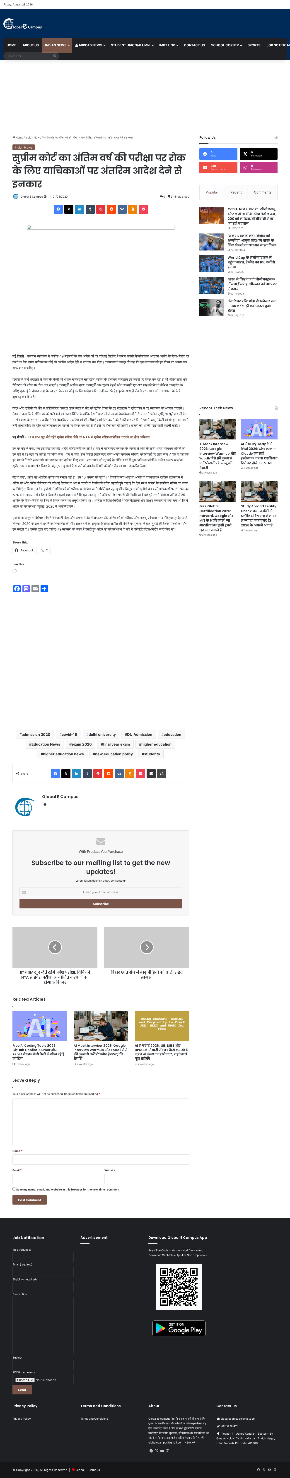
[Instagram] (167, 1451)
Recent (236, 192)
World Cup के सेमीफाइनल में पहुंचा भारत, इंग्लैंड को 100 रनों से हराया (251, 262)
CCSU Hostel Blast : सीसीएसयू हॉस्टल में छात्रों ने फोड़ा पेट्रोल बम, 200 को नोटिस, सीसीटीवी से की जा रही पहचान (252, 216)
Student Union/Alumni (130, 45)
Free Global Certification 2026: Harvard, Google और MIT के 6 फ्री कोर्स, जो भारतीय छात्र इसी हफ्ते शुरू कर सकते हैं (216, 518)
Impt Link (167, 45)
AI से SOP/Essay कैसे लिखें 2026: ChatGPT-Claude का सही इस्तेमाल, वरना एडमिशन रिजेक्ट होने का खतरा (259, 453)
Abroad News (90, 45)
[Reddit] (111, 209)
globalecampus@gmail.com (238, 1418)
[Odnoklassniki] (132, 209)
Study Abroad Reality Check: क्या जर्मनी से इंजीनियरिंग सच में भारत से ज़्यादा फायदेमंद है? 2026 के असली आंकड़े (259, 516)
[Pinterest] (100, 209)
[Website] (45, 804)
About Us (31, 45)
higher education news (63, 754)
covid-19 (69, 734)
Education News (45, 744)
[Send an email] (45, 196)
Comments (262, 192)
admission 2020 (36, 734)
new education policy (114, 754)
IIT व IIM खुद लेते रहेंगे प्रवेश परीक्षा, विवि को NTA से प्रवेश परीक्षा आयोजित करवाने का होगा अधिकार (88, 437)
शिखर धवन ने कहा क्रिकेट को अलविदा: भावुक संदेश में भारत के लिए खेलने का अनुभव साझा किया (252, 240)
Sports (254, 45)
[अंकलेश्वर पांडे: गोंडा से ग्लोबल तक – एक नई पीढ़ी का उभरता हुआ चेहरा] (211, 307)
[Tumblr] (90, 209)
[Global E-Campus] (22, 23)
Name (17, 1151)
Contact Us (194, 45)
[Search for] (54, 56)
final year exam (116, 744)
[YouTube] (162, 1451)
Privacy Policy (21, 1418)
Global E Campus (32, 196)
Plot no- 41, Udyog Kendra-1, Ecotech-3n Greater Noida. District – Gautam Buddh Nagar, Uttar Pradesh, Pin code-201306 (245, 1438)
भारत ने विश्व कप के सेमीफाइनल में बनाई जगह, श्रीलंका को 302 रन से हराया (253, 284)
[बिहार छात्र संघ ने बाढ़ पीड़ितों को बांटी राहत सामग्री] (146, 947)
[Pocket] (143, 209)
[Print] (161, 773)
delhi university (102, 734)
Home (11, 45)
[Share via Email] (151, 773)
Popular (212, 192)
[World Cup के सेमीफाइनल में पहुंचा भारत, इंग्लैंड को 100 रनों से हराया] (211, 263)
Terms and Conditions (94, 1418)
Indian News (55, 45)
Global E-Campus (88, 1470)
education (172, 734)
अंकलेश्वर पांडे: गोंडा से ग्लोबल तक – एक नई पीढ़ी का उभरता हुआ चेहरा (252, 306)
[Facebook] (58, 209)
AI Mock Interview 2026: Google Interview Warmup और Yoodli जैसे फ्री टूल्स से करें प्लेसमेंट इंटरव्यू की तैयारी (101, 1052)
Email (17, 1170)
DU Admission (139, 734)
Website (109, 1170)
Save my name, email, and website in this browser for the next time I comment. (68, 1189)
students (152, 754)
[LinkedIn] (79, 209)
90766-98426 (229, 1426)
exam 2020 (82, 744)
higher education (156, 744)
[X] (68, 209)
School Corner (225, 45)
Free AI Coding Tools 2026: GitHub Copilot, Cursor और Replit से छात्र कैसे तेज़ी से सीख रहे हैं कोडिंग (38, 1052)
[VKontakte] (122, 209)
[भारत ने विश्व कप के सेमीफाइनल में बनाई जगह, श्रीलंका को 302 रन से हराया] (211, 285)
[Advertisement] (145, 96)
